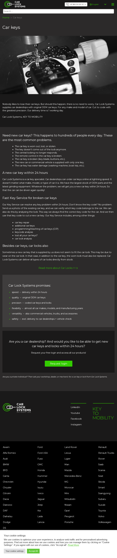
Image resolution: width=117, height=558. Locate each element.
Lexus (67, 453)
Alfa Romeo (9, 453)
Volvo (101, 516)
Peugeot (69, 516)
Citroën (7, 493)
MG (66, 481)
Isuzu (40, 487)
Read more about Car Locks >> (57, 268)
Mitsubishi (69, 499)
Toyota (102, 510)
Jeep (40, 505)
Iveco (40, 493)
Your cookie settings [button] (15, 551)
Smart (101, 487)
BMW (6, 464)
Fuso (40, 458)
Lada (40, 516)
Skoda (101, 481)
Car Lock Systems (14, 1)
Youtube (75, 413)
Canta (6, 476)
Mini (66, 493)
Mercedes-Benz (73, 476)
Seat (100, 476)
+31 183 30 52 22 (77, 4)
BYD (5, 470)
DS (4, 528)
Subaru (102, 499)
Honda (41, 470)
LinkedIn (75, 407)
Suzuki (101, 505)
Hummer (42, 476)
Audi (5, 458)
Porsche (68, 522)
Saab (101, 464)
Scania (101, 470)
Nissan (67, 505)
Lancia (40, 522)
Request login (58, 363)
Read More (73, 545)
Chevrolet (8, 481)
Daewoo (7, 505)
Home (5, 17)
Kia (39, 510)
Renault (102, 447)
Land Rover (70, 447)
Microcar (69, 487)
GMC (40, 464)
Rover (101, 458)
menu (113, 4)
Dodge (7, 522)
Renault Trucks (106, 453)
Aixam (6, 447)
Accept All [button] (33, 551)
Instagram (76, 424)
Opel (67, 510)
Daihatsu (7, 516)
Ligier (67, 458)
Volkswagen (104, 522)
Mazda (68, 470)
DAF (5, 510)
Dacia (6, 499)
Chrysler (7, 487)
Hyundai (41, 481)
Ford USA (42, 453)
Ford (40, 447)
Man (66, 464)
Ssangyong (104, 493)
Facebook (76, 418)
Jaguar (41, 499)
